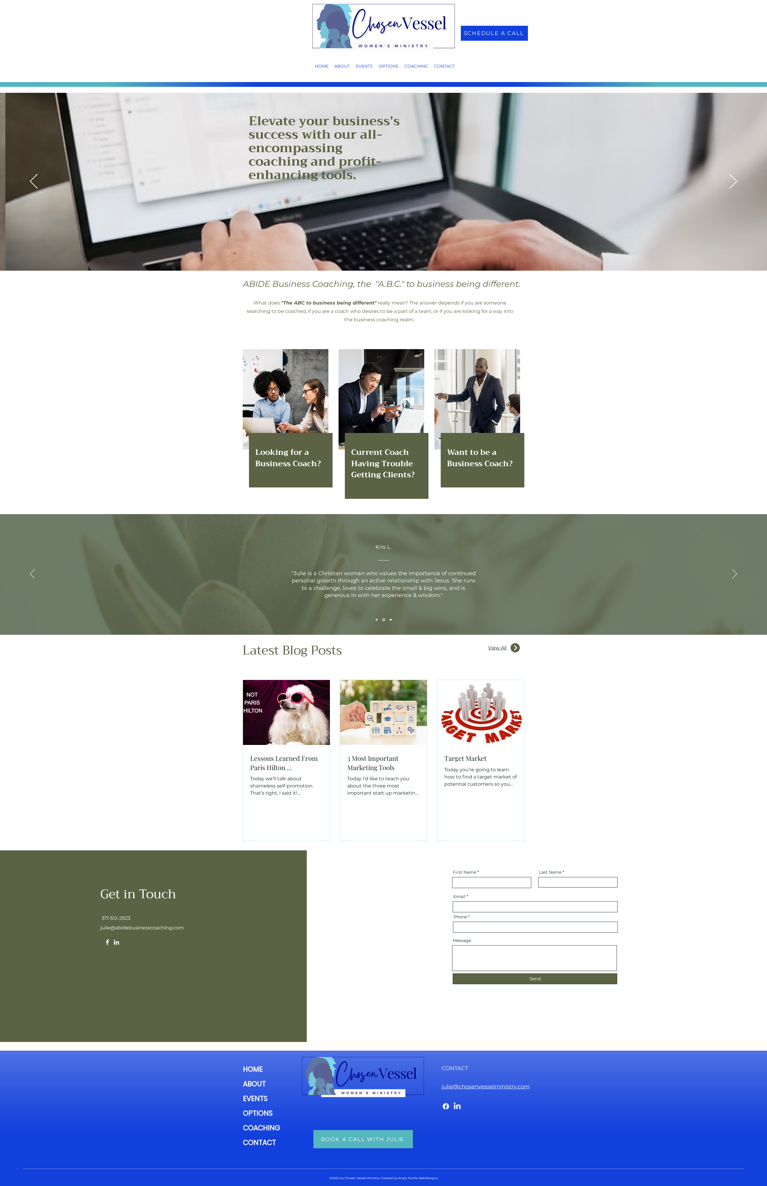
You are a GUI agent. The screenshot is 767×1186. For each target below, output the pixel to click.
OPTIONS (258, 1113)
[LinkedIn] (116, 942)
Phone (460, 917)
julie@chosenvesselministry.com (486, 1086)
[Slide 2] (383, 620)
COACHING (261, 1128)
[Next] (733, 182)
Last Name (550, 872)
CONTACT (259, 1142)
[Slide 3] (390, 619)
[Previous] (33, 182)
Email (459, 896)
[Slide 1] (377, 620)
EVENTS (255, 1098)
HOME (253, 1069)
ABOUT (254, 1084)
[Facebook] (107, 942)
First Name (464, 872)
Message (462, 940)
